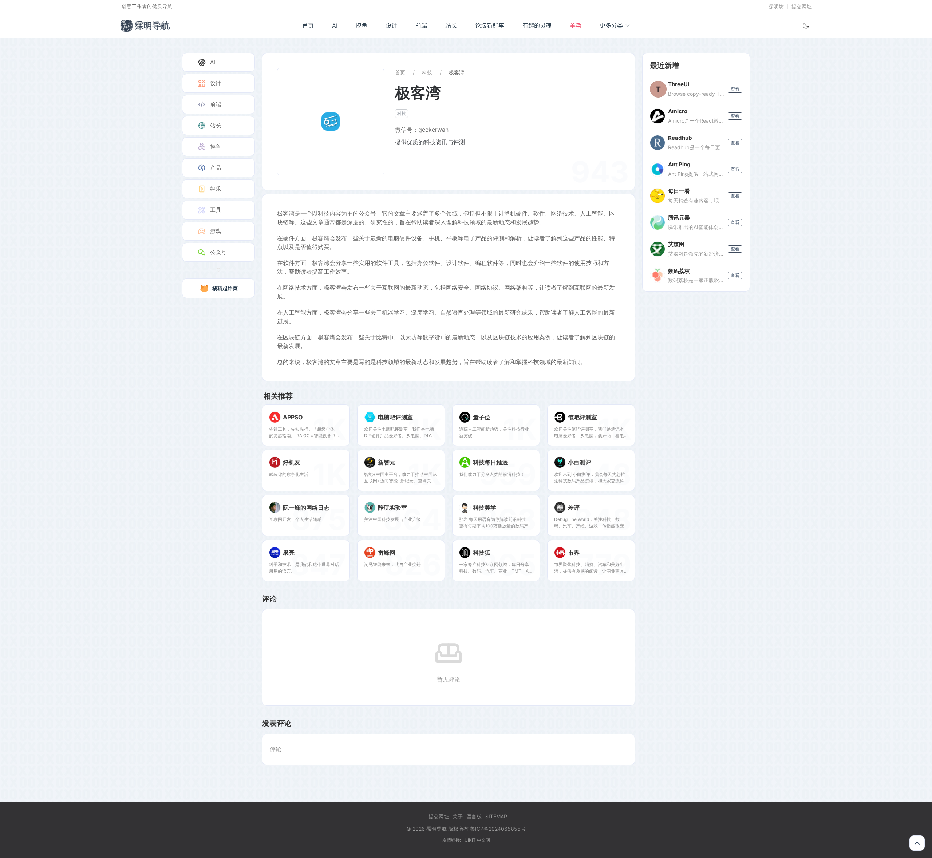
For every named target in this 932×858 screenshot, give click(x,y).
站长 (451, 25)
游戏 (215, 231)
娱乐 (215, 188)
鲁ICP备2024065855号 (498, 829)
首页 (308, 25)
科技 (427, 72)
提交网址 (801, 6)
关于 (458, 816)
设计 (391, 25)
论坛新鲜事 (489, 25)
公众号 (218, 252)
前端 (421, 25)
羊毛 (575, 25)
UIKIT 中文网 (477, 840)
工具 (215, 209)
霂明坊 (776, 6)
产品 (215, 167)
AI (334, 25)
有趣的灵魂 (537, 25)
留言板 (474, 816)
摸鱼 (361, 25)
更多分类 (611, 25)
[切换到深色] (806, 25)
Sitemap (496, 816)
